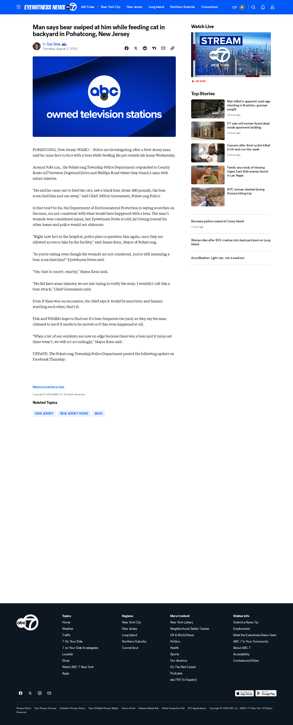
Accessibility (241, 654)
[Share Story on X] (135, 48)
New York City (110, 7)
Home (66, 622)
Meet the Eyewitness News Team (254, 635)
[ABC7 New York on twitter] (30, 693)
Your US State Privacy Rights (103, 708)
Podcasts (176, 673)
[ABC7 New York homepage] (50, 7)
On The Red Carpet (183, 667)
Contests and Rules (246, 660)
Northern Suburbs (182, 7)
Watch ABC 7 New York (78, 667)
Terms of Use (128, 708)
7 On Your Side (72, 641)
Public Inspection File (173, 708)
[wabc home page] (27, 622)
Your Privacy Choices (45, 708)
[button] (18, 7)
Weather (67, 628)
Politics (175, 641)
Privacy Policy (24, 708)
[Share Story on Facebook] (126, 48)
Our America (178, 660)
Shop (65, 660)
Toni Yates (54, 44)
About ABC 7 (242, 647)
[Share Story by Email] (163, 48)
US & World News (182, 635)
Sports (174, 654)
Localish (67, 654)
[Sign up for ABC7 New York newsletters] (49, 693)
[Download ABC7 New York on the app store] (244, 693)
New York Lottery (181, 622)
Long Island (156, 7)
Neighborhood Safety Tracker (189, 628)
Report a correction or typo (48, 387)
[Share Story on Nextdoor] (154, 48)
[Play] (231, 54)
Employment (241, 628)
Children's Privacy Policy (72, 708)
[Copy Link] (172, 48)
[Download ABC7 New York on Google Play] (266, 693)
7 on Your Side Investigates (80, 647)
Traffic (66, 635)
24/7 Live (87, 7)
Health (174, 647)
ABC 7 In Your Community (250, 641)
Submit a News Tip (245, 622)
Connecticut (209, 7)
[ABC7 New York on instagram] (40, 693)
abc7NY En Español (183, 679)
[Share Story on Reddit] (145, 48)
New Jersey (134, 7)
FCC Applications (197, 708)
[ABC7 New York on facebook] (21, 693)
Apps (65, 673)
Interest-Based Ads (149, 708)
